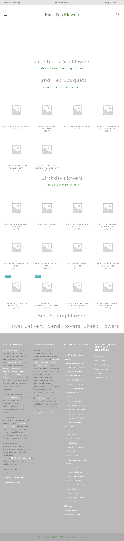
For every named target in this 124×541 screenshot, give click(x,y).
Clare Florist (73, 489)
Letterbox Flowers (72, 514)
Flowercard (73, 468)
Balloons (68, 506)
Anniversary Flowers (77, 405)
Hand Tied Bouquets (73, 355)
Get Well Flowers (75, 380)
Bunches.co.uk (74, 481)
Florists (67, 431)
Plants (67, 359)
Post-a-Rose (73, 434)
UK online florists (15, 362)
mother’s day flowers (12, 368)
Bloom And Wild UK (76, 476)
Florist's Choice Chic (16, 126)
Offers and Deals (101, 365)
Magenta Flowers (75, 472)
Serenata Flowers (75, 502)
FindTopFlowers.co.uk (21, 458)
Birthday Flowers (75, 384)
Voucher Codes (101, 369)
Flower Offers (100, 361)
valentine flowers (10, 371)
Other (71, 397)
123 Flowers (73, 456)
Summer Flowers (75, 393)
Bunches (55, 359)
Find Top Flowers (11, 350)
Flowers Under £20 (72, 351)
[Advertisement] (62, 37)
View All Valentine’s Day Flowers (62, 68)
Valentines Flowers (76, 367)
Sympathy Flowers (76, 418)
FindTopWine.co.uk (11, 482)
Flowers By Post (71, 510)
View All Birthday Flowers (62, 185)
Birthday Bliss (46, 224)
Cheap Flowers (70, 427)
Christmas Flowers (76, 376)
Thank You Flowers (76, 401)
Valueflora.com (74, 443)
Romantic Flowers (76, 371)
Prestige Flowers (75, 447)
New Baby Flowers (76, 388)
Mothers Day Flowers (77, 410)
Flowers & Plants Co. (77, 485)
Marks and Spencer (51, 362)
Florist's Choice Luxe (77, 126)
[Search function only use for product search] (117, 14)
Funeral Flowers (75, 414)
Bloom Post (73, 493)
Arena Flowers (43, 365)
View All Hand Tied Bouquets (62, 87)
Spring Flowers (74, 422)
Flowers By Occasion (73, 363)
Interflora (37, 362)
